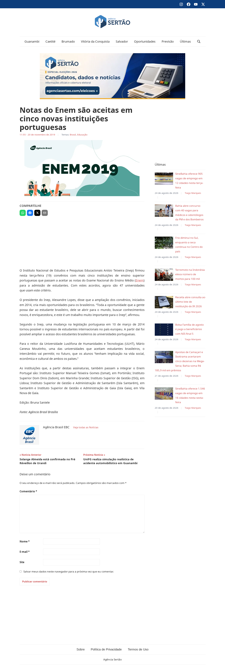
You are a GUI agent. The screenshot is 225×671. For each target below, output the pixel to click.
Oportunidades (145, 41)
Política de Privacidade (106, 649)
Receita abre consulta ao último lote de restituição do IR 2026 (190, 301)
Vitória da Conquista (95, 41)
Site (22, 562)
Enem (140, 280)
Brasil (73, 134)
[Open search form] (199, 41)
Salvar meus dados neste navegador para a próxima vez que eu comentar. (68, 571)
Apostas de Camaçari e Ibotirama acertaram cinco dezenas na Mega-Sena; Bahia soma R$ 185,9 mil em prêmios (179, 361)
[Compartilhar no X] (37, 213)
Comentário (28, 491)
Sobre (81, 649)
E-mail (25, 551)
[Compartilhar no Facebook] (30, 213)
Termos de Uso (138, 649)
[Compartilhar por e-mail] (45, 213)
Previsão (168, 41)
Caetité (50, 41)
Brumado (68, 41)
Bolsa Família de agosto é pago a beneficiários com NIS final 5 (189, 329)
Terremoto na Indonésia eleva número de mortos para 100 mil (190, 274)
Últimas (185, 41)
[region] (82, 240)
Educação (82, 134)
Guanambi (31, 41)
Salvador (122, 41)
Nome (25, 541)
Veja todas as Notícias (85, 427)
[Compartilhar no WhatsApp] (23, 213)
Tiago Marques (193, 192)
